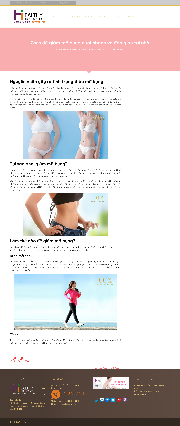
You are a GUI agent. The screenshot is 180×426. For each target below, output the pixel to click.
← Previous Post (99, 368)
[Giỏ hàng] (102, 400)
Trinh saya (63, 50)
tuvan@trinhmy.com (147, 394)
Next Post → (115, 368)
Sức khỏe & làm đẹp (79, 50)
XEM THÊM (17, 409)
